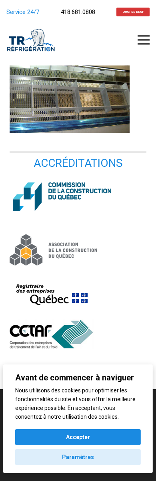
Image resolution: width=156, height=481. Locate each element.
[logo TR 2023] (30, 40)
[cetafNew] (78, 334)
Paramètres (78, 457)
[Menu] (143, 40)
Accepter (78, 437)
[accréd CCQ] (78, 196)
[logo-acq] (78, 250)
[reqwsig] (78, 293)
